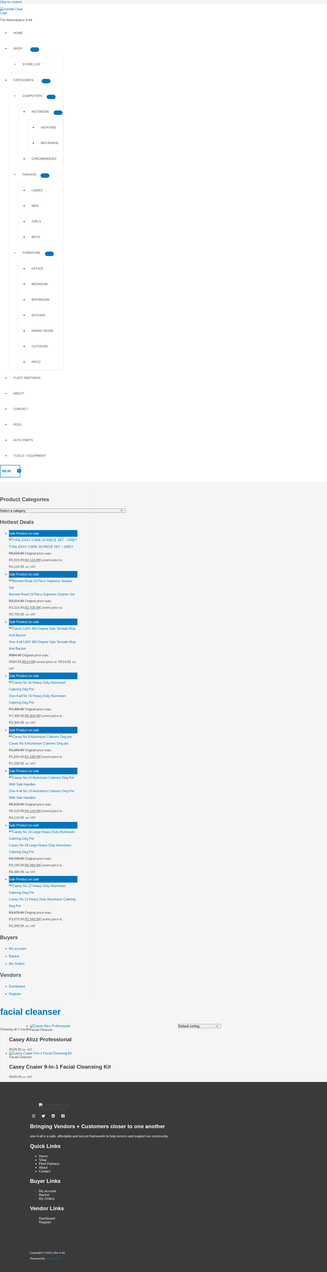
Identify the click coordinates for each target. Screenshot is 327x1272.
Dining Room (42, 331)
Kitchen (38, 315)
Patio (36, 362)
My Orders (17, 964)
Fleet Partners (26, 378)
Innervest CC (53, 1258)
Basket (14, 956)
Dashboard (17, 986)
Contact (20, 409)
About (18, 393)
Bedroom (40, 284)
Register (15, 994)
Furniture (31, 252)
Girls (36, 221)
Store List (31, 64)
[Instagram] (33, 1116)
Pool (17, 424)
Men (35, 206)
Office (37, 268)
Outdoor (40, 346)
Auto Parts (23, 440)
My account (17, 948)
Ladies (37, 190)
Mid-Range (50, 143)
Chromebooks (44, 158)
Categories (23, 80)
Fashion (29, 174)
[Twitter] (43, 1116)
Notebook (40, 111)
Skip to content (11, 2)
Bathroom (40, 299)
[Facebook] (63, 1116)
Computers (32, 96)
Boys (36, 237)
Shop (17, 48)
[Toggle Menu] (34, 49)
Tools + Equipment (29, 455)
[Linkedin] (53, 1116)
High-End (48, 127)
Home (18, 33)
